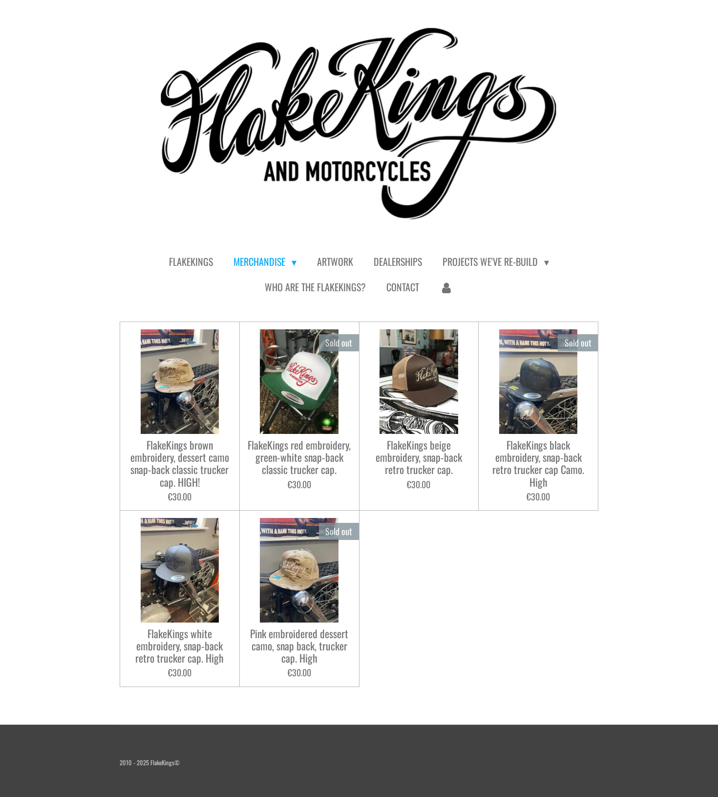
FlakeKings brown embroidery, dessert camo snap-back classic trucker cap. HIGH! (179, 463)
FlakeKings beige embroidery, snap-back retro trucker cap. (419, 457)
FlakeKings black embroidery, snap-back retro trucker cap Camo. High (538, 463)
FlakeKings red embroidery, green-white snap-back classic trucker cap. (299, 457)
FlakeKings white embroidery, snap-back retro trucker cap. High (179, 646)
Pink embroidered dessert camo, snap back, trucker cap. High (299, 646)
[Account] (446, 287)
